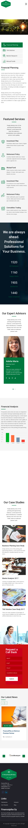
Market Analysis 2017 (10, 578)
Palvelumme (4, 802)
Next (23, 756)
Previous (4, 756)
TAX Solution (10, 50)
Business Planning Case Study (13, 546)
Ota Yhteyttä (4, 805)
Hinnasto (16, 802)
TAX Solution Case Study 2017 (13, 609)
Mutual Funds (10, 61)
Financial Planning (12, 45)
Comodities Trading (14, 208)
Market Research (11, 56)
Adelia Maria (12, 361)
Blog (15, 805)
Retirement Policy (13, 154)
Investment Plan (13, 141)
